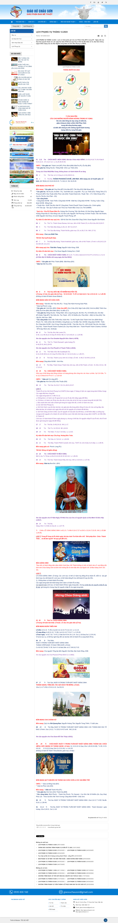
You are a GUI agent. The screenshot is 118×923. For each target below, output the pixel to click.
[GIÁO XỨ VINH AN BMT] (22, 154)
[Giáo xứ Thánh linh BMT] (22, 166)
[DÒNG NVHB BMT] (22, 181)
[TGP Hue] (22, 139)
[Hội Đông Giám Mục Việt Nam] (22, 133)
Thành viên (64, 903)
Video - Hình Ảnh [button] (84, 22)
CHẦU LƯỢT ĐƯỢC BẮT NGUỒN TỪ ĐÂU (24, 95)
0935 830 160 (21, 892)
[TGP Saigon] (22, 145)
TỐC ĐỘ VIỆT (25, 920)
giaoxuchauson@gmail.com (78, 892)
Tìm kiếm (63, 906)
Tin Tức (51, 903)
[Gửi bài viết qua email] (99, 36)
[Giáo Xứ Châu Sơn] (17, 12)
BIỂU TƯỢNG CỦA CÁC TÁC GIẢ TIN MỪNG (23, 60)
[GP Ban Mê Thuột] (22, 128)
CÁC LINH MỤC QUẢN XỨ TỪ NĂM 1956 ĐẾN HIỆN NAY (25, 89)
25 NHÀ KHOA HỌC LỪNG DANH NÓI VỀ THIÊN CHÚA (24, 108)
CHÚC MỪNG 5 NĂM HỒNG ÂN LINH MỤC (24, 114)
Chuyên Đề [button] (42, 22)
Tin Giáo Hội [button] (20, 22)
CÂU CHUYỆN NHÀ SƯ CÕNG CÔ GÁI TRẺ (25, 78)
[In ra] (102, 36)
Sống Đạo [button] (53, 22)
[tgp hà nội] (22, 122)
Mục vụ (14, 35)
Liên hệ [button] (95, 22)
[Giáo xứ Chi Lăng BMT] (22, 172)
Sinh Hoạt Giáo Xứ (17, 43)
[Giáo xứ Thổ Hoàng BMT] (22, 159)
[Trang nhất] (12, 21)
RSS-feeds (52, 909)
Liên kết (51, 906)
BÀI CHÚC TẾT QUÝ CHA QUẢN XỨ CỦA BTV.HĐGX (24, 73)
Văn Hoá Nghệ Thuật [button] (68, 22)
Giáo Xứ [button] (31, 22)
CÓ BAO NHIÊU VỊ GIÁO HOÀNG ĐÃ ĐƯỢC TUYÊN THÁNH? (25, 102)
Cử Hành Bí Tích (16, 39)
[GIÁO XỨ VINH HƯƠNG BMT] (22, 149)
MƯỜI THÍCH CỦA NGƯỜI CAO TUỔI (23, 83)
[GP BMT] (22, 176)
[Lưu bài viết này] (105, 36)
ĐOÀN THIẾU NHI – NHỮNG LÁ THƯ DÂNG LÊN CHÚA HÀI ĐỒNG (21, 66)
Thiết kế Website (15, 920)
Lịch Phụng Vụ (16, 46)
